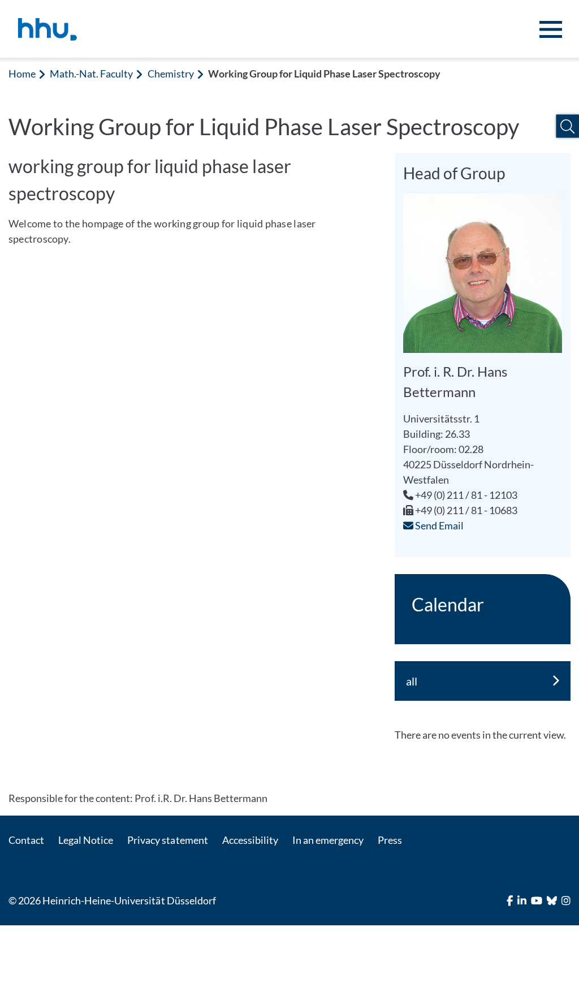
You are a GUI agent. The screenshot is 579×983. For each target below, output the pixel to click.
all (411, 681)
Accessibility (250, 840)
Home (22, 73)
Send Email (438, 525)
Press (390, 840)
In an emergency (328, 840)
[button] (567, 126)
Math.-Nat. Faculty (91, 73)
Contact (26, 840)
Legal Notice (85, 840)
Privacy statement (167, 840)
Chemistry (171, 73)
